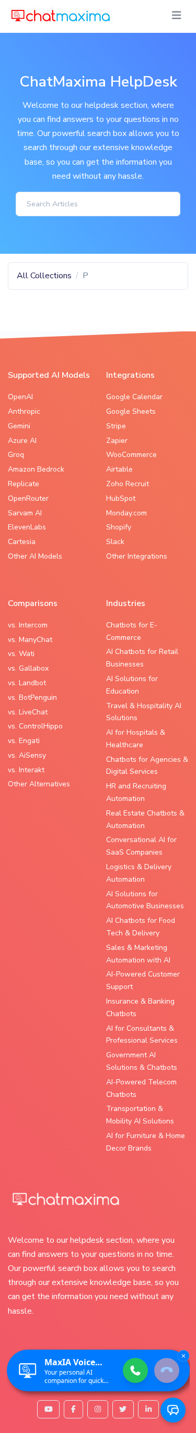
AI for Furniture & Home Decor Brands (145, 1142)
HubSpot (120, 498)
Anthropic (24, 411)
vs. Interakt (26, 770)
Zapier (117, 441)
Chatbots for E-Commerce (131, 631)
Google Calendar (134, 397)
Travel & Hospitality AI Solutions (143, 712)
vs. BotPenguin (32, 697)
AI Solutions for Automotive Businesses (145, 900)
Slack (115, 542)
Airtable (119, 469)
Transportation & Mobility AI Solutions (140, 1115)
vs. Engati (24, 741)
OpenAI (20, 397)
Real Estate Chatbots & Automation (145, 819)
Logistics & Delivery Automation (138, 873)
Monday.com (126, 513)
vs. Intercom (28, 625)
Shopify (118, 527)
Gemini (19, 426)
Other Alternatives (39, 784)
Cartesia (22, 542)
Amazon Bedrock (36, 469)
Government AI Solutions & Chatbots (141, 1061)
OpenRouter (28, 498)
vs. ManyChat (30, 640)
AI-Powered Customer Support (143, 980)
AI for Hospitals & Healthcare (135, 738)
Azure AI (22, 441)
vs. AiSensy (27, 755)
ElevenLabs (27, 527)
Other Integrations (136, 556)
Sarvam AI (25, 513)
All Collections (44, 275)
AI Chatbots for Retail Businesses (142, 658)
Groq (16, 455)
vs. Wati (21, 654)
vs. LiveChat (28, 712)
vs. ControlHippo (35, 726)
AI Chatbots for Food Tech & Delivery (140, 927)
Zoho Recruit (127, 484)
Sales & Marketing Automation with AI (138, 954)
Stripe (116, 426)
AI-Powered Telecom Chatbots (141, 1088)
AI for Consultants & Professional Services (142, 1034)
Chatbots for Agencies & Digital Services (147, 766)
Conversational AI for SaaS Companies (141, 846)
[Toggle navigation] (176, 15)
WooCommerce (131, 455)
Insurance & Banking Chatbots (140, 1007)
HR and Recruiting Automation (136, 792)
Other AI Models (35, 556)
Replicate (23, 484)
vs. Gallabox (28, 668)
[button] (173, 1410)
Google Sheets (131, 411)
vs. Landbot (27, 683)
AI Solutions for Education (132, 685)
